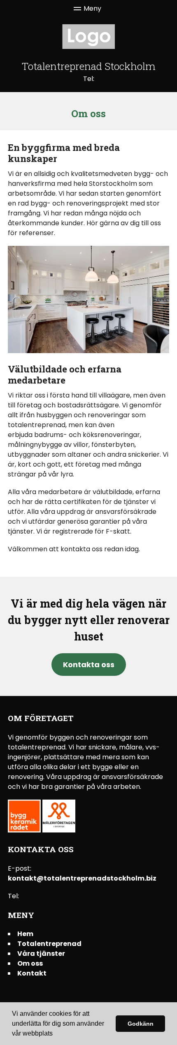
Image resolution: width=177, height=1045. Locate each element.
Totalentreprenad (49, 943)
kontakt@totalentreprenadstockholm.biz (82, 878)
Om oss (30, 963)
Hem (25, 934)
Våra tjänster (41, 953)
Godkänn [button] (141, 1023)
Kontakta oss (88, 664)
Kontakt (32, 973)
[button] (55, 1034)
